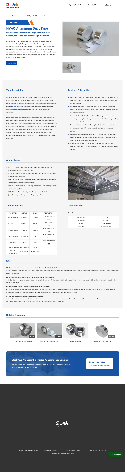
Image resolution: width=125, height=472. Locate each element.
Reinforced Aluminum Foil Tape (22, 341)
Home (9, 16)
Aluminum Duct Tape (75, 341)
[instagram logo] (68, 430)
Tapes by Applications (76, 5)
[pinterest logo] (62, 430)
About (107, 5)
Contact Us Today (97, 362)
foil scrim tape (36, 301)
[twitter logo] (57, 430)
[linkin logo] (59, 430)
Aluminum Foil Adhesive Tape (102, 341)
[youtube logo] (65, 430)
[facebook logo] (54, 430)
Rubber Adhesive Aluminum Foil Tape (22, 16)
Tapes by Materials (94, 5)
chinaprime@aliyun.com (30, 450)
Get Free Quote (12, 63)
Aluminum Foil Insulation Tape (49, 341)
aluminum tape (16, 106)
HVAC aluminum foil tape (18, 289)
